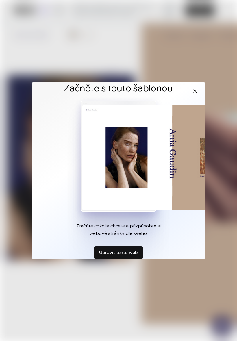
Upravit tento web (118, 252)
